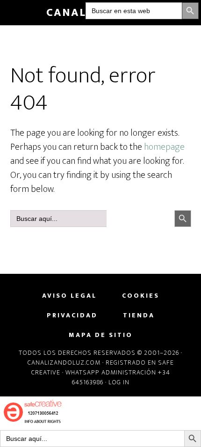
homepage (164, 147)
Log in (118, 382)
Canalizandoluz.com (64, 362)
